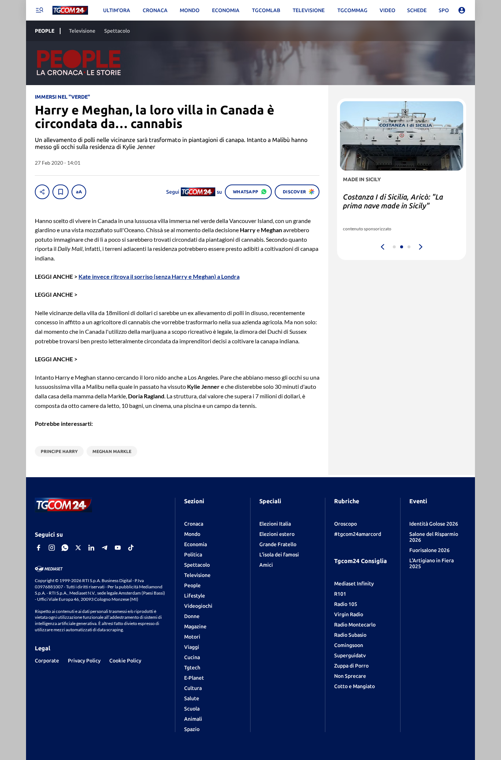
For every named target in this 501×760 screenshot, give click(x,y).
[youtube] (117, 547)
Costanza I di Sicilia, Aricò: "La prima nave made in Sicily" (393, 201)
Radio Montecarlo (355, 625)
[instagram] (51, 547)
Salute (191, 698)
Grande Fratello (277, 544)
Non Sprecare (350, 676)
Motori (192, 637)
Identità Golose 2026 (433, 524)
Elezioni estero (277, 534)
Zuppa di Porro (351, 666)
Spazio (192, 729)
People (192, 585)
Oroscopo (345, 524)
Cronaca (193, 524)
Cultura (193, 688)
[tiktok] (131, 547)
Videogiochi (198, 606)
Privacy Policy (84, 661)
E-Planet (194, 678)
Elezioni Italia (275, 524)
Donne (192, 616)
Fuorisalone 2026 (429, 550)
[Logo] (70, 10)
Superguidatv (350, 655)
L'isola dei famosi (279, 555)
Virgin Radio (348, 614)
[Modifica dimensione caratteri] (79, 191)
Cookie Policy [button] (125, 661)
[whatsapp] (65, 547)
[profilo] (462, 10)
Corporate (47, 661)
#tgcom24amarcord (357, 534)
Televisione (197, 575)
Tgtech (192, 668)
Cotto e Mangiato (354, 686)
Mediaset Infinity (354, 584)
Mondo (192, 534)
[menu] (39, 10)
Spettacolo (197, 565)
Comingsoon (348, 645)
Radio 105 (345, 604)
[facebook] (38, 547)
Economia (195, 544)
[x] (78, 547)
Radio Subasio (350, 635)
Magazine (195, 626)
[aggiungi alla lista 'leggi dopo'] (60, 191)
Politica (193, 555)
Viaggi (191, 647)
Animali (193, 719)
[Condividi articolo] (42, 191)
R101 (340, 594)
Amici (266, 565)
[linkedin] (91, 547)
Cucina (192, 657)
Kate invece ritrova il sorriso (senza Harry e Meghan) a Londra (158, 276)
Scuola (192, 709)
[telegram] (104, 547)
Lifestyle (194, 596)
